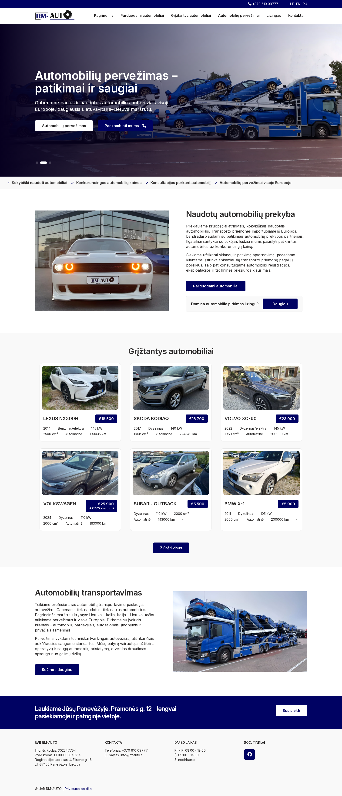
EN (298, 4)
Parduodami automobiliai (142, 15)
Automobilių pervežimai (239, 15)
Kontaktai (296, 15)
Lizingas (274, 15)
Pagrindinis (104, 15)
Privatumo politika (78, 789)
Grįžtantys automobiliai (191, 15)
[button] (37, 162)
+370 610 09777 (264, 4)
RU (305, 4)
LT (292, 4)
